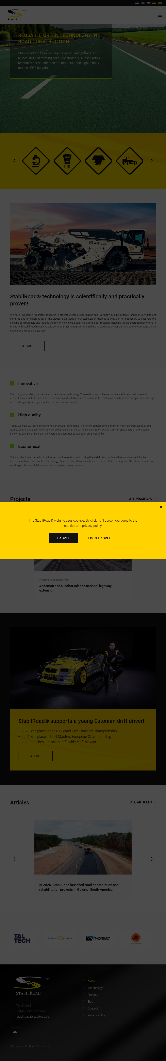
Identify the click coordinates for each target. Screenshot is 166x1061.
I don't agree (99, 538)
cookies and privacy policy (83, 525)
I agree (63, 538)
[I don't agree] (161, 507)
